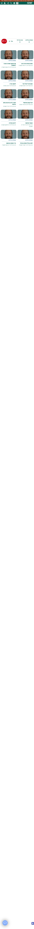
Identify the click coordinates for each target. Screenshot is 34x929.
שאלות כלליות (29, 41)
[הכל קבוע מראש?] (25, 98)
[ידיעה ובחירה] (9, 119)
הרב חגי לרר (20, 41)
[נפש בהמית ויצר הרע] (25, 59)
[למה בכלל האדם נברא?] (25, 139)
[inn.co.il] (17, 3)
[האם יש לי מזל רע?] (25, 80)
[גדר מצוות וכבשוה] (9, 139)
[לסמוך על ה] (9, 80)
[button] (33, 924)
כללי (11, 41)
